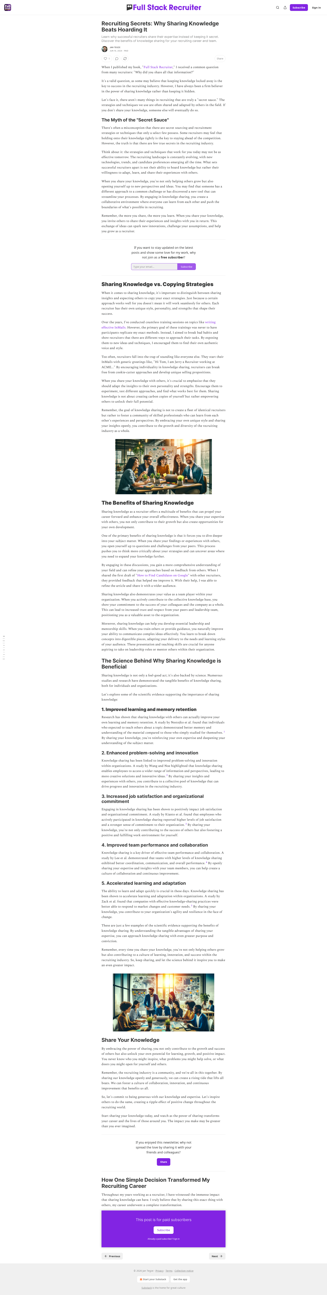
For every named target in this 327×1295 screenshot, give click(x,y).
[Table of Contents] (3, 647)
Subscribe (299, 7)
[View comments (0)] (116, 58)
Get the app (180, 1279)
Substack (147, 1287)
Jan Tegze (115, 47)
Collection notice (184, 1270)
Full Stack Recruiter (158, 67)
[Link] (96, 120)
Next (215, 1256)
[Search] (277, 7)
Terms (169, 1270)
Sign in (316, 7)
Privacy (159, 1270)
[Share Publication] (285, 7)
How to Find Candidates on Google (162, 575)
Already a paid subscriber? (164, 1238)
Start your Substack (154, 1279)
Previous (114, 1256)
